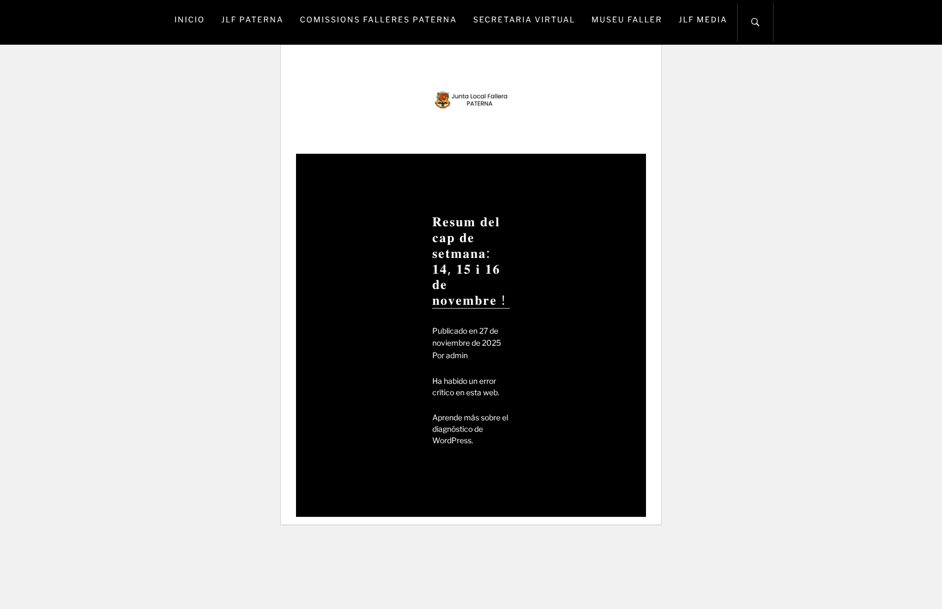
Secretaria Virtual (524, 19)
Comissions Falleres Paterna (378, 19)
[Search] (755, 22)
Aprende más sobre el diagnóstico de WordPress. (470, 429)
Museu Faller (626, 19)
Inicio (189, 19)
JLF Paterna (252, 19)
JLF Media (703, 19)
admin (457, 355)
